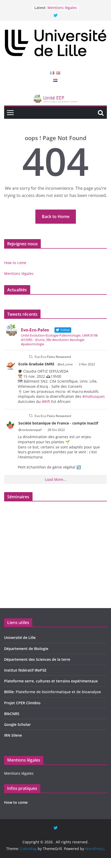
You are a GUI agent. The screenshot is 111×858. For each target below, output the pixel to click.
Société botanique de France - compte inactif (58, 423)
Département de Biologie (26, 648)
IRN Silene (13, 735)
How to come (15, 262)
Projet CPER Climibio (22, 702)
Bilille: (10, 691)
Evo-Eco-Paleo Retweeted (53, 357)
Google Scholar (17, 724)
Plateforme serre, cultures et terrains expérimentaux (51, 681)
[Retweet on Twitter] (31, 357)
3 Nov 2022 (87, 364)
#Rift (46, 401)
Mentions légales (62, 8)
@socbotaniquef (30, 430)
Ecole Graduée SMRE (36, 364)
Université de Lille (20, 637)
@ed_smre (65, 364)
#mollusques (93, 396)
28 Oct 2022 (56, 430)
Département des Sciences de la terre (37, 659)
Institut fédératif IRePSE (25, 670)
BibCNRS (11, 713)
